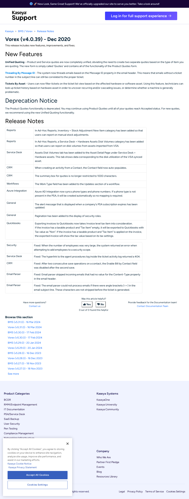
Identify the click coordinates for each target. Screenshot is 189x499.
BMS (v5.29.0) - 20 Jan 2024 (24, 342)
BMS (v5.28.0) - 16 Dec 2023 (24, 353)
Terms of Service (154, 491)
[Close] (67, 444)
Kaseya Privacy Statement (22, 467)
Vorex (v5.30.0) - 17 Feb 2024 (25, 337)
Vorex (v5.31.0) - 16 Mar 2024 (25, 327)
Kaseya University (107, 404)
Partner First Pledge (108, 462)
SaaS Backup (11, 419)
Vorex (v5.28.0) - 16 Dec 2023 (25, 358)
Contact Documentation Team (152, 306)
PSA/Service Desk (14, 414)
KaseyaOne (103, 399)
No (102, 304)
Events (100, 467)
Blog (99, 471)
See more (13, 373)
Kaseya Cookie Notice (19, 463)
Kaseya (9, 31)
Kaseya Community (108, 409)
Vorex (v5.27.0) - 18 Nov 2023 (25, 368)
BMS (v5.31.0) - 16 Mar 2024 (24, 322)
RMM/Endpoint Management (20, 404)
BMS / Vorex (25, 31)
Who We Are (104, 457)
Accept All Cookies (37, 475)
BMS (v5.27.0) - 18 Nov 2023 (24, 363)
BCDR (7, 399)
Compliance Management (19, 433)
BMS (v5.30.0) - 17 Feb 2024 (24, 332)
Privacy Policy (135, 491)
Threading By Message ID (20, 73)
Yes (88, 304)
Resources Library (107, 476)
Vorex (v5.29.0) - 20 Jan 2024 (25, 348)
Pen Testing (10, 428)
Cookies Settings (175, 491)
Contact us (34, 306)
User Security (12, 423)
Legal (122, 491)
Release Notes (45, 31)
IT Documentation (14, 409)
